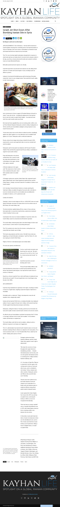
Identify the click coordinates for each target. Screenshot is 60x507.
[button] (55, 21)
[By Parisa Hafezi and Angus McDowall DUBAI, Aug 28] (44, 125)
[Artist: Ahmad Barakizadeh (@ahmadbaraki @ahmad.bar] (44, 116)
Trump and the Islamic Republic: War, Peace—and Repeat (48, 274)
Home (12, 21)
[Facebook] (44, 1)
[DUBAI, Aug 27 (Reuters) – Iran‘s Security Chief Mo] (53, 125)
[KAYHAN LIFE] (30, 10)
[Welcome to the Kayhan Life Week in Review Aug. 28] (53, 107)
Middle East (8, 26)
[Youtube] (56, 1)
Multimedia (29, 21)
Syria (26, 461)
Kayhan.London (45, 21)
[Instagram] (46, 1)
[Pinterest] (51, 1)
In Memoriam (37, 21)
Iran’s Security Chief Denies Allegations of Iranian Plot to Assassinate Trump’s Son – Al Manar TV (48, 180)
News (17, 21)
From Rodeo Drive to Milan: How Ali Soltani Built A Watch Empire (49, 218)
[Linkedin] (49, 1)
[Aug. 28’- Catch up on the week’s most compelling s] (44, 107)
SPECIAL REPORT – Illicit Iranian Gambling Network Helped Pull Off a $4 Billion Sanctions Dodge (48, 238)
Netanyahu (17, 461)
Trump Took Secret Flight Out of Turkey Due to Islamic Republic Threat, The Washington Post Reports (49, 284)
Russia (22, 461)
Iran (12, 461)
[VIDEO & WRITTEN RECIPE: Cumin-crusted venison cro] (53, 116)
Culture (22, 21)
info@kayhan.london (33, 494)
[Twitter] (53, 1)
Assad (8, 461)
